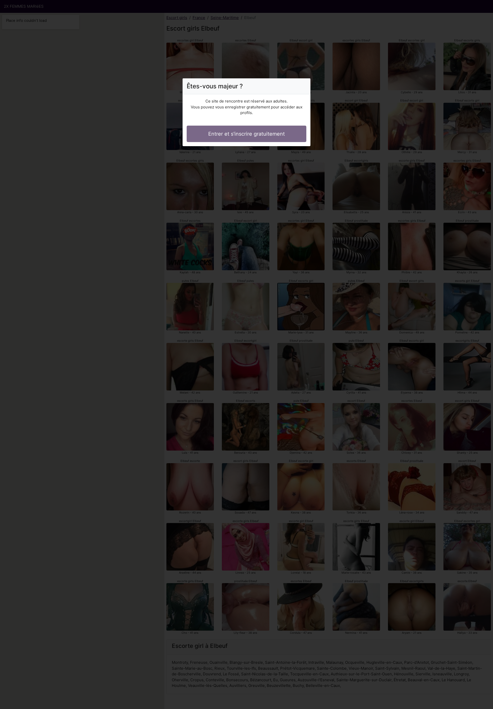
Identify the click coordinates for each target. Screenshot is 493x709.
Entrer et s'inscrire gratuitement (246, 134)
